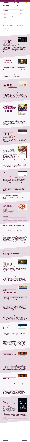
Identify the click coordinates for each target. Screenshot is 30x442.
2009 (7, 28)
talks (12, 10)
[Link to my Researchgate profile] (21, 0)
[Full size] (5, 42)
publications (5, 10)
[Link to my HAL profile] (26, 0)
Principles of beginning (7, 60)
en (20, 13)
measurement (7, 409)
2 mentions (11, 212)
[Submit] (3, 34)
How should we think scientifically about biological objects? (14, 225)
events (13, 13)
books (5, 14)
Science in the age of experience (19, 136)
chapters (5, 13)
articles (5, 11)
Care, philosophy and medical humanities (8, 150)
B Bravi (8, 112)
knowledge (9, 211)
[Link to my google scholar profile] (23, 0)
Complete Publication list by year (8, 30)
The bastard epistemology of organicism (10, 195)
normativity (11, 409)
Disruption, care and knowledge (8, 147)
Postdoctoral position (7, 250)
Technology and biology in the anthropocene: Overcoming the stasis (8, 173)
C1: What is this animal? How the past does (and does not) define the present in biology (9, 377)
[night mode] (26, 2)
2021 (7, 25)
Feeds (15, 2)
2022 (4, 25)
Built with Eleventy (24, 440)
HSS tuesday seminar (6, 177)
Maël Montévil (5, 0)
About (18, 2)
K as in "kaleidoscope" (7, 82)
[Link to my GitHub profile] (18, 0)
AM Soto (5, 43)
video (13, 11)
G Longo (5, 86)
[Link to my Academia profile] (20, 0)
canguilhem (9, 408)
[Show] (9, 2)
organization (14, 409)
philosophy (12, 211)
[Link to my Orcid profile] (24, 0)
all (20, 10)
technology (10, 410)
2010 (4, 28)
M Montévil (8, 43)
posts (4, 17)
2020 (11, 25)
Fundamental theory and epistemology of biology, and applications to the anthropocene (9, 327)
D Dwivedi (5, 265)
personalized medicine (6, 410)
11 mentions (8, 411)
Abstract (6, 218)
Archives (7, 2)
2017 (21, 25)
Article (7, 210)
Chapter (12, 407)
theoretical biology (5, 212)
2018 (17, 25)
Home (4, 2)
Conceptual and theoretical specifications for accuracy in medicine (8, 401)
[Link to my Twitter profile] (17, 0)
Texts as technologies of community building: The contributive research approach (10, 289)
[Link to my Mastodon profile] (15, 0)
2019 (14, 25)
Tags (12, 2)
